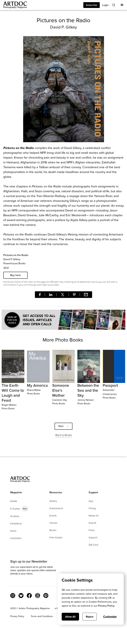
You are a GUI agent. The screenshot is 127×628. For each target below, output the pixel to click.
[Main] (13, 4)
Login (105, 5)
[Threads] (37, 595)
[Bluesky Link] (21, 595)
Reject (89, 617)
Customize (110, 617)
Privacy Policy (17, 616)
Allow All (70, 617)
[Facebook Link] (29, 595)
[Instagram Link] (12, 595)
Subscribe (91, 5)
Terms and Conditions (42, 616)
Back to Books (63, 435)
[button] (122, 5)
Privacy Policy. (106, 606)
